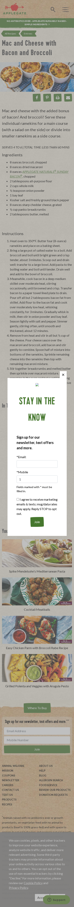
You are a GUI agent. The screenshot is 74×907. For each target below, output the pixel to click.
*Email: (21, 457)
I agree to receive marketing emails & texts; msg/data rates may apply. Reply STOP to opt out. (37, 506)
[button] (63, 374)
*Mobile (22, 472)
